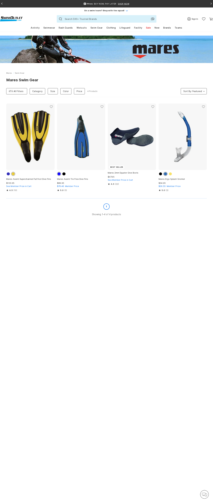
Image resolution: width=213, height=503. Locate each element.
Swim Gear (96, 27)
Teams (178, 27)
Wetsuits (82, 27)
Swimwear (49, 27)
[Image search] (152, 19)
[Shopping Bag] (211, 19)
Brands (167, 27)
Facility (138, 27)
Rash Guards (66, 27)
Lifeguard (124, 27)
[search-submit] (60, 19)
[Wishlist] (204, 19)
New (157, 27)
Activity (35, 27)
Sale (148, 27)
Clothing (111, 27)
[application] (204, 494)
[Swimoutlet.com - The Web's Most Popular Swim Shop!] (11, 18)
